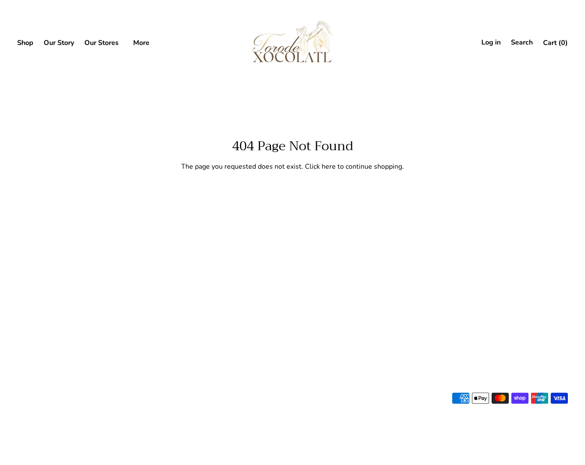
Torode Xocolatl (37, 294)
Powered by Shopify (40, 411)
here (329, 166)
